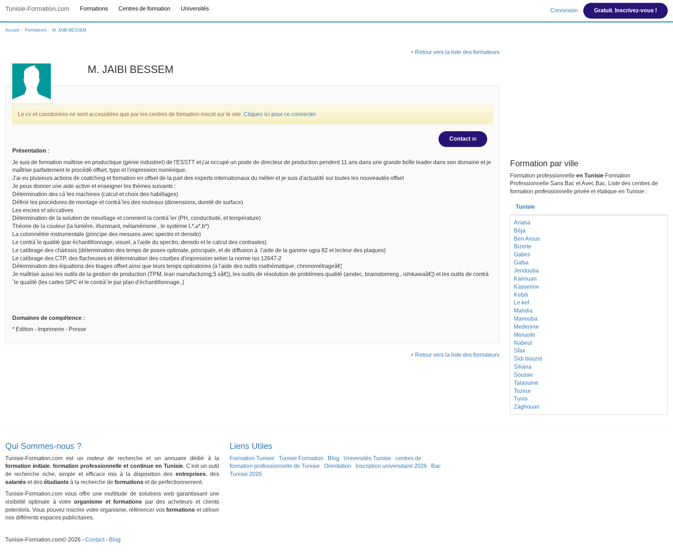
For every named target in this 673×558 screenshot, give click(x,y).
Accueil (12, 30)
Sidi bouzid (528, 359)
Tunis (521, 399)
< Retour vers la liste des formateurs (454, 52)
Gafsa (521, 262)
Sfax (519, 351)
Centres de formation (144, 9)
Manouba (525, 319)
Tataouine (526, 383)
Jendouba (526, 271)
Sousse (523, 375)
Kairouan (525, 279)
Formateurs (36, 30)
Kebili (521, 295)
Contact (460, 139)
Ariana (522, 223)
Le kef (521, 302)
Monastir (524, 335)
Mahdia (523, 311)
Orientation (337, 466)
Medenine (526, 327)
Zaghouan (526, 407)
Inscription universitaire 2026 (391, 466)
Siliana (522, 367)
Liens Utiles (251, 446)
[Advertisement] (589, 103)
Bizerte (522, 246)
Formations (94, 9)
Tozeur (522, 391)
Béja (519, 231)
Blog (333, 458)
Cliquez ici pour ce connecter (280, 114)
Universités (195, 9)
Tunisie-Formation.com (37, 8)
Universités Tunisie (367, 458)
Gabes (522, 254)
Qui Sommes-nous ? (43, 446)
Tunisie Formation (301, 458)
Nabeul (523, 343)
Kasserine (526, 287)
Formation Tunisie (252, 458)
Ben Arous (527, 239)
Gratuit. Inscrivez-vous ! (625, 10)
